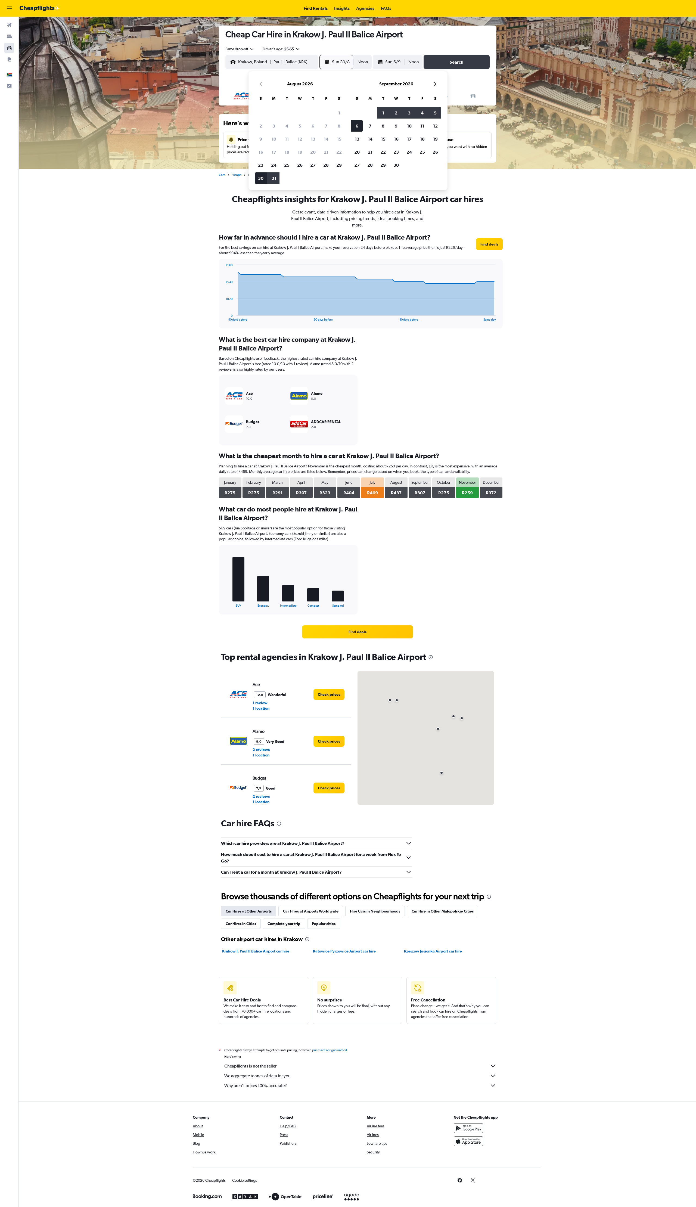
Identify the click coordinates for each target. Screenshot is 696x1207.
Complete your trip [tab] (284, 923)
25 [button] (287, 165)
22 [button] (339, 152)
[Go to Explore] (9, 59)
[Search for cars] (9, 47)
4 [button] (286, 125)
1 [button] (339, 112)
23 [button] (260, 165)
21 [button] (326, 152)
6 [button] (313, 125)
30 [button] (260, 178)
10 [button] (274, 138)
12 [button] (300, 138)
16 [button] (261, 152)
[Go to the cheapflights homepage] (40, 8)
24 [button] (273, 165)
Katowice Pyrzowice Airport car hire (344, 951)
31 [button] (274, 178)
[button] (9, 8)
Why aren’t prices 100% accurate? (255, 1085)
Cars (222, 175)
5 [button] (300, 125)
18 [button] (287, 152)
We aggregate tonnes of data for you (257, 1075)
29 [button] (339, 165)
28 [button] (326, 165)
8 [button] (339, 125)
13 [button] (313, 138)
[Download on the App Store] (468, 1141)
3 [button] (273, 125)
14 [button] (326, 138)
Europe (236, 175)
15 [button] (339, 138)
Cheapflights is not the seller (250, 1066)
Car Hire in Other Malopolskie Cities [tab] (443, 911)
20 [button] (313, 152)
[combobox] (239, 49)
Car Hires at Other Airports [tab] (249, 911)
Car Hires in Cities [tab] (241, 923)
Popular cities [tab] (323, 923)
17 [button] (274, 152)
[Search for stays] (9, 36)
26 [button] (300, 165)
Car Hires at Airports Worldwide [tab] (310, 911)
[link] (489, 244)
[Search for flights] (9, 25)
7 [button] (326, 125)
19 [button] (300, 152)
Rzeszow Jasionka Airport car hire (433, 951)
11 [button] (287, 138)
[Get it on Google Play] (468, 1128)
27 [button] (313, 165)
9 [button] (260, 138)
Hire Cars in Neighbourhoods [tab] (375, 911)
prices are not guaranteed (329, 1050)
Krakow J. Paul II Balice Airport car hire (255, 951)
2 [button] (260, 125)
